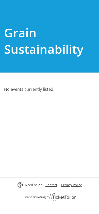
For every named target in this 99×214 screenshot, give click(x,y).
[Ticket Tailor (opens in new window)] (63, 197)
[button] (51, 185)
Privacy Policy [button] (71, 185)
